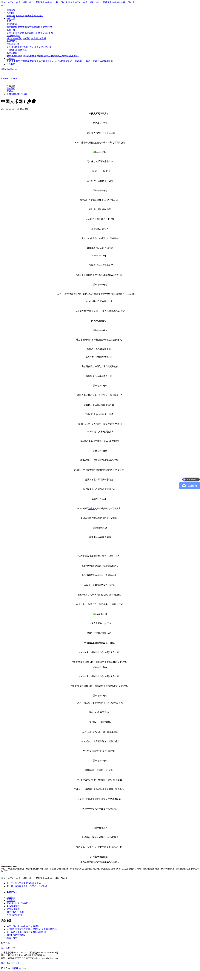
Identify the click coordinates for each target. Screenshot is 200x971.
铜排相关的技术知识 (16, 935)
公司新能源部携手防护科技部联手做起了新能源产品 (32, 929)
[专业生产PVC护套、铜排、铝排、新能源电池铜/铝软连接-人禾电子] (100, 2)
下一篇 (27, 886)
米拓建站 (16, 968)
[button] (6, 78)
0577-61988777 (8, 948)
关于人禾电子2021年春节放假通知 (23, 926)
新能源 (91, 508)
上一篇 (24, 883)
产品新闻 (11, 900)
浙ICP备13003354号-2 (11, 963)
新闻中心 (11, 91)
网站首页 (11, 10)
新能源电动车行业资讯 (17, 94)
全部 (9, 21)
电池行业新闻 (13, 906)
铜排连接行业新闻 (15, 912)
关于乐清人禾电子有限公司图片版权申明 (26, 932)
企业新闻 (11, 897)
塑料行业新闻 (13, 909)
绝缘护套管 (12, 938)
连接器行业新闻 (14, 915)
